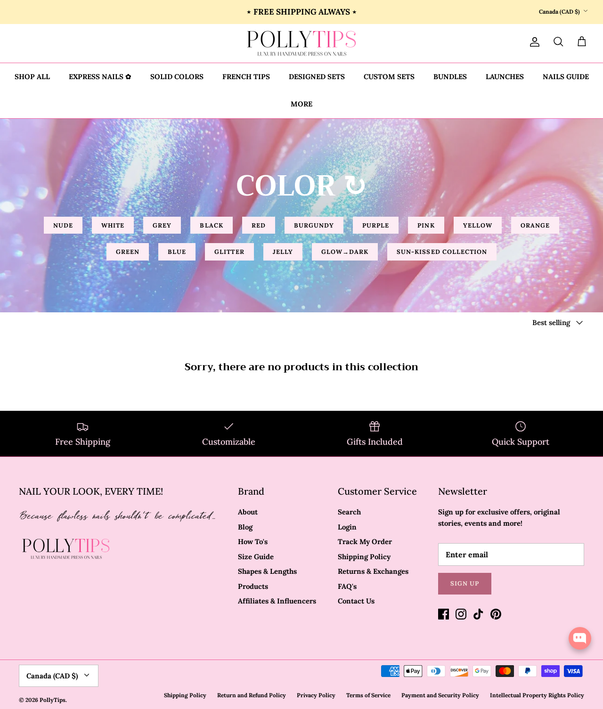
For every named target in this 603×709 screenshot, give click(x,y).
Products (253, 586)
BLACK (211, 225)
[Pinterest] (495, 614)
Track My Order (365, 541)
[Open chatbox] (580, 638)
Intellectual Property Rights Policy (537, 695)
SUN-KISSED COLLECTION (442, 252)
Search (349, 511)
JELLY (283, 252)
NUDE (63, 225)
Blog (245, 526)
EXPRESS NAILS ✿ (100, 76)
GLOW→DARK (344, 252)
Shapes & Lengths (267, 571)
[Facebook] (443, 614)
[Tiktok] (478, 614)
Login (347, 526)
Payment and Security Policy (440, 695)
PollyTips (52, 699)
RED (259, 225)
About (248, 511)
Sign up (464, 583)
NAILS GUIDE (566, 76)
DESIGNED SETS (317, 76)
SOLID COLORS (177, 76)
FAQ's (347, 586)
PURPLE (375, 225)
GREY (162, 225)
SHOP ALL (32, 76)
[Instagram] (461, 614)
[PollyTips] (301, 43)
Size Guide (256, 556)
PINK (425, 225)
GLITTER (229, 252)
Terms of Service (368, 695)
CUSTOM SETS (389, 76)
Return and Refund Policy (251, 695)
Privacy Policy (316, 695)
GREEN (127, 252)
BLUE (177, 252)
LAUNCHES (505, 76)
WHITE (112, 225)
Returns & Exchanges (373, 571)
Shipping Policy (364, 556)
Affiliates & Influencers (277, 600)
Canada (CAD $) (559, 11)
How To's (253, 541)
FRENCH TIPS (246, 76)
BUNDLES (450, 76)
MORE (301, 103)
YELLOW (477, 225)
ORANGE (535, 225)
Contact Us (356, 600)
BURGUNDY (314, 225)
